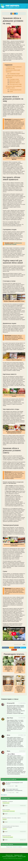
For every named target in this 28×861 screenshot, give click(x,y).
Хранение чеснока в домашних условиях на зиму (19, 669)
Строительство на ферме (8, 837)
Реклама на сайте (22, 856)
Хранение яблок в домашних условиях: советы (14, 87)
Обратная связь (9, 855)
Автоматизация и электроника (9, 811)
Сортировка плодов (15, 73)
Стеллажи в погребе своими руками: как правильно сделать (19, 689)
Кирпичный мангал (6, 835)
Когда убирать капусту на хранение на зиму (8, 669)
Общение (4, 819)
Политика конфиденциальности (9, 856)
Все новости (4, 794)
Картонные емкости (15, 82)
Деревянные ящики (15, 81)
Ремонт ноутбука (6, 809)
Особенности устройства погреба (13, 243)
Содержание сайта (18, 855)
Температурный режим (15, 90)
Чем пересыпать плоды (16, 84)
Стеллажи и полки (14, 79)
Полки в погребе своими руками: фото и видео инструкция (8, 688)
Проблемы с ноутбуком (7, 801)
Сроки (11, 91)
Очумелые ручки (6, 803)
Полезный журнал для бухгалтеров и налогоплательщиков (10, 826)
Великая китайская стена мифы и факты (11, 817)
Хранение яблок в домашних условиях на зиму (14, 67)
